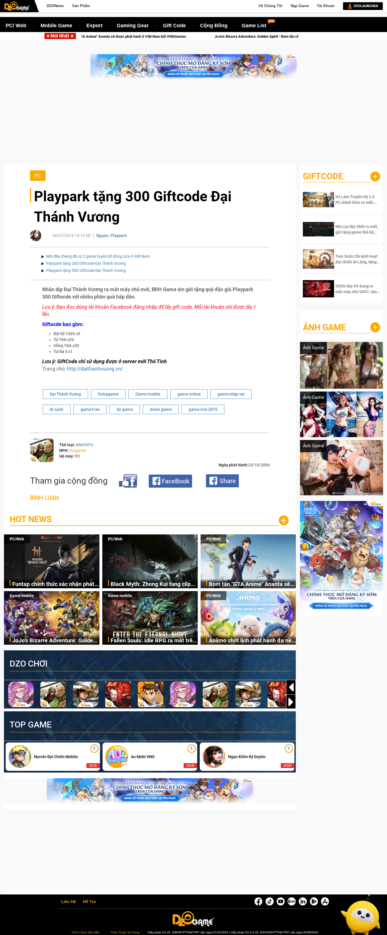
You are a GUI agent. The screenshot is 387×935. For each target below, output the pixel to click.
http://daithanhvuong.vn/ (95, 369)
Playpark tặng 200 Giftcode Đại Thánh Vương (86, 263)
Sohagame (108, 394)
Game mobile (147, 394)
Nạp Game (300, 6)
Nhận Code (353, 199)
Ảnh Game (324, 327)
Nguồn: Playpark (111, 235)
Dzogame (77, 450)
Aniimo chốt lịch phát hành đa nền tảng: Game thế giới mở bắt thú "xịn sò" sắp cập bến (252, 641)
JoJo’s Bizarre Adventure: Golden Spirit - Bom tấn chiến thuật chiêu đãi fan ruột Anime (179, 36)
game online (189, 394)
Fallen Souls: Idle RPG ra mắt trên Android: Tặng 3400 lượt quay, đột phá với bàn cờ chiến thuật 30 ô (153, 641)
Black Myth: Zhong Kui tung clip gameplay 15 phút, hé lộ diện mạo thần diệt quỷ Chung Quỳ (152, 584)
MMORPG (84, 445)
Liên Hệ (68, 901)
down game (161, 409)
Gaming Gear (133, 25)
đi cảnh (56, 409)
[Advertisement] (193, 125)
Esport (94, 25)
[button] (291, 702)
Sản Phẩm (81, 6)
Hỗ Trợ (89, 901)
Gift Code (174, 25)
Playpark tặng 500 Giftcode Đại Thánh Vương (86, 270)
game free (90, 409)
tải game (125, 409)
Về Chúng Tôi (270, 6)
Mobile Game (56, 25)
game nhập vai (231, 394)
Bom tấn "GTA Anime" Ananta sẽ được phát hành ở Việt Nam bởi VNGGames (249, 584)
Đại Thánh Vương (65, 394)
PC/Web (17, 539)
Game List (254, 25)
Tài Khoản (326, 6)
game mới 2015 (203, 409)
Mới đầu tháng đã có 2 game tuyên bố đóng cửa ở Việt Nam (98, 256)
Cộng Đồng (213, 25)
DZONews (55, 6)
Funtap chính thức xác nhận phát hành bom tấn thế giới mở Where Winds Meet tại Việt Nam (53, 584)
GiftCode (323, 176)
